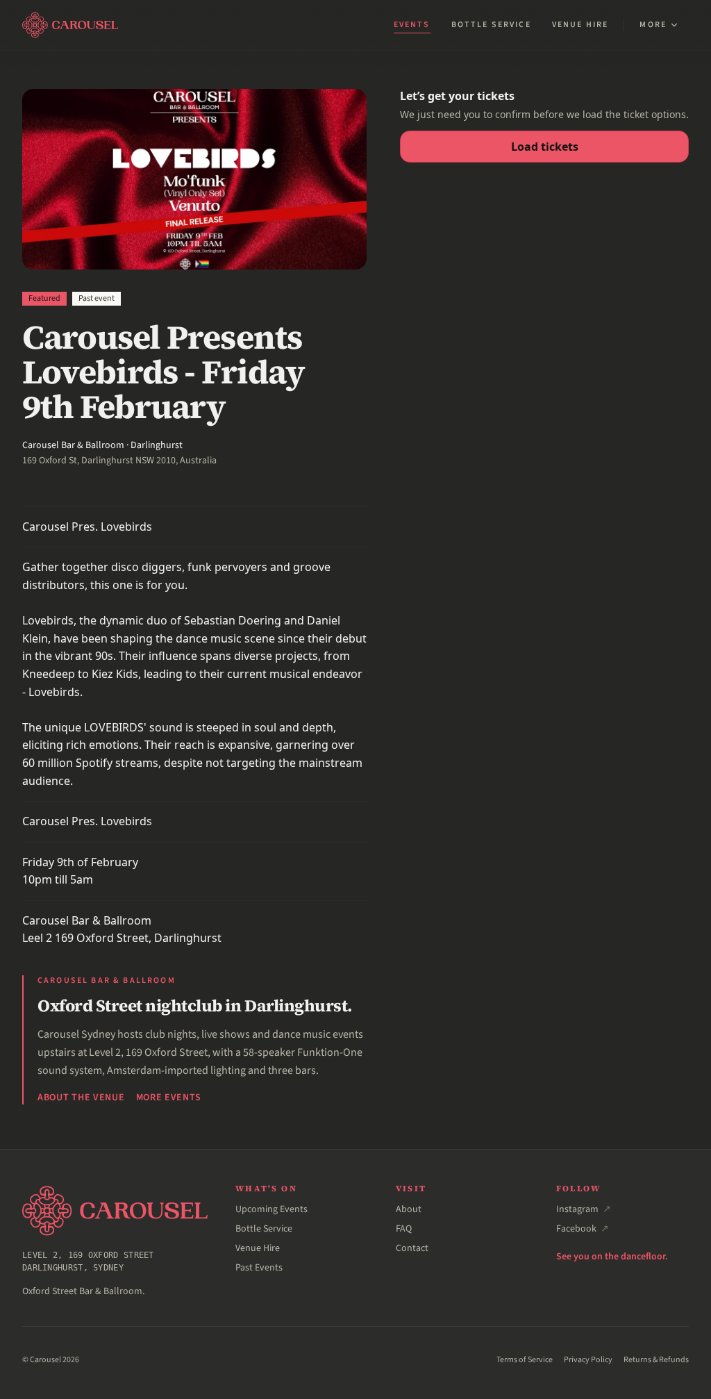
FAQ (404, 1229)
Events (412, 25)
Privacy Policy (588, 1360)
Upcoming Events (271, 1209)
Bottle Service (491, 25)
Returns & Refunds (656, 1360)
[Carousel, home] (70, 25)
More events (169, 1097)
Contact (412, 1248)
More (653, 25)
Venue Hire (580, 25)
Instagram (583, 1209)
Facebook (582, 1229)
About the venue (81, 1097)
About (408, 1209)
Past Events (259, 1268)
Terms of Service (524, 1360)
